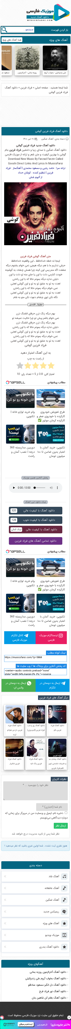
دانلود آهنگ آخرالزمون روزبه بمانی (48, 972)
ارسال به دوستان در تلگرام (50, 685)
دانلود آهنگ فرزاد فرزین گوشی (51, 131)
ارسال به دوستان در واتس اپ (16, 685)
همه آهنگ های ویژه (11, 40)
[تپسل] (2, 1017)
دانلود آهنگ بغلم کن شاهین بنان (49, 998)
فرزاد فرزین (26, 88)
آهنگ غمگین (53, 150)
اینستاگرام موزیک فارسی (48, 637)
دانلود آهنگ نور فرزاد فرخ (52, 991)
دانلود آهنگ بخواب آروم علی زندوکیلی (45, 978)
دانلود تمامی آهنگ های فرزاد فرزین (35, 541)
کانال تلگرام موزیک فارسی (19, 637)
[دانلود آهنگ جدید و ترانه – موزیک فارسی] (47, 22)
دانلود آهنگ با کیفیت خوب (33, 520)
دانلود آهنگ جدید (45, 145)
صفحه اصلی (41, 88)
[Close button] (69, 1017)
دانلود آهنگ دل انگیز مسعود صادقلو (47, 985)
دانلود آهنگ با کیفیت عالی (33, 510)
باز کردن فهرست (59, 30)
